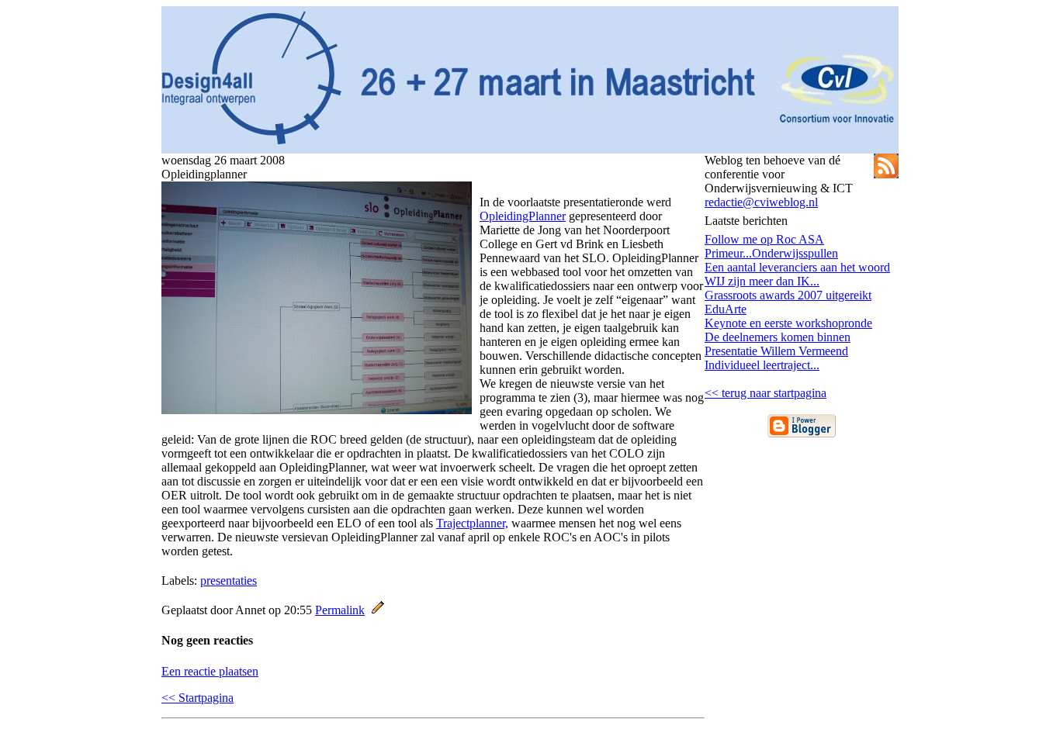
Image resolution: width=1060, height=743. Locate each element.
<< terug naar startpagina (765, 392)
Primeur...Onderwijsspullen (771, 253)
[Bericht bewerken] (378, 610)
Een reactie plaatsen (209, 671)
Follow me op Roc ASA (764, 239)
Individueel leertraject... (762, 365)
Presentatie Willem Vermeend (776, 351)
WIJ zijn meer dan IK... (762, 281)
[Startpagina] (530, 149)
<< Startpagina (197, 697)
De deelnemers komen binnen (777, 337)
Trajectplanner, (472, 523)
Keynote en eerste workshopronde (788, 323)
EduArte (726, 309)
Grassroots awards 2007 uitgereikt (788, 295)
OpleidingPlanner (523, 216)
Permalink (340, 610)
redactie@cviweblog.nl (761, 202)
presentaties (228, 580)
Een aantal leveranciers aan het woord (797, 267)
